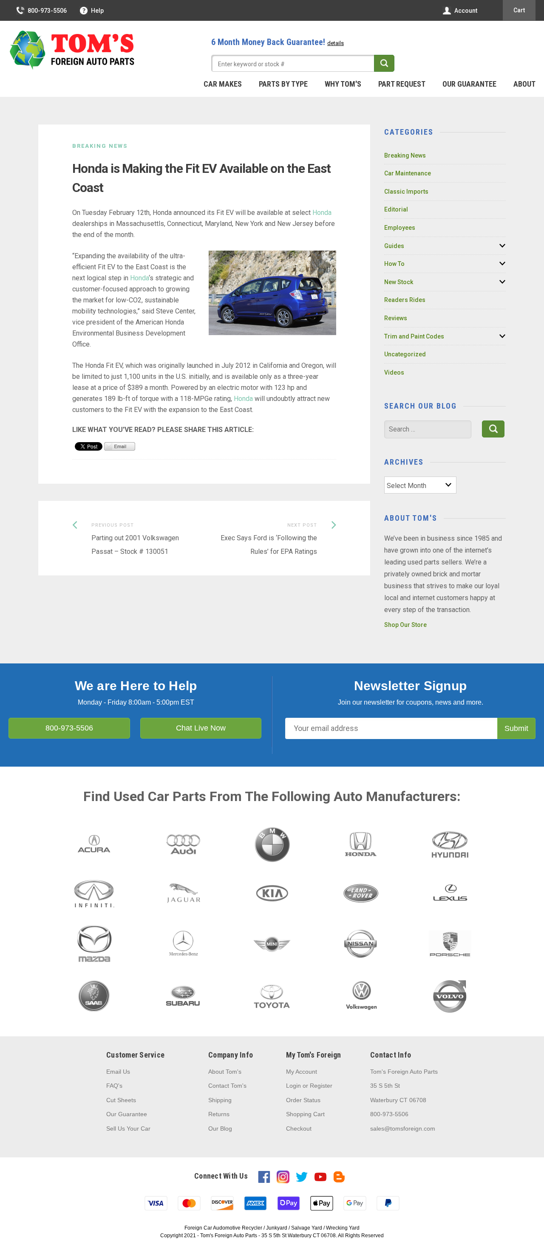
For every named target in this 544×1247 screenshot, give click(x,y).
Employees (399, 227)
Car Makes (223, 83)
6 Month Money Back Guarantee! (277, 42)
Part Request (401, 83)
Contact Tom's (227, 1085)
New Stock (398, 282)
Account (465, 10)
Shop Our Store (405, 624)
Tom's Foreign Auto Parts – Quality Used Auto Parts (72, 50)
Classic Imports (406, 191)
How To (394, 263)
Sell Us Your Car (128, 1128)
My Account (301, 1071)
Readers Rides (404, 299)
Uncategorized (405, 354)
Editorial (396, 209)
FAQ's (114, 1085)
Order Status (303, 1100)
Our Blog (220, 1128)
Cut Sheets (121, 1100)
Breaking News (100, 146)
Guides (394, 246)
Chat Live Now (201, 728)
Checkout (299, 1128)
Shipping (220, 1100)
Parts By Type (283, 83)
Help (97, 10)
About (524, 83)
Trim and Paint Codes (414, 336)
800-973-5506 (47, 10)
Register (321, 1085)
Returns (219, 1114)
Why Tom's (343, 83)
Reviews (395, 318)
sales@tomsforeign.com (402, 1128)
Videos (394, 372)
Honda (322, 213)
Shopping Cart (305, 1114)
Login (293, 1085)
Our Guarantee (469, 83)
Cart (519, 10)
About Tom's (224, 1071)
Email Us (118, 1071)
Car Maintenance (407, 173)
